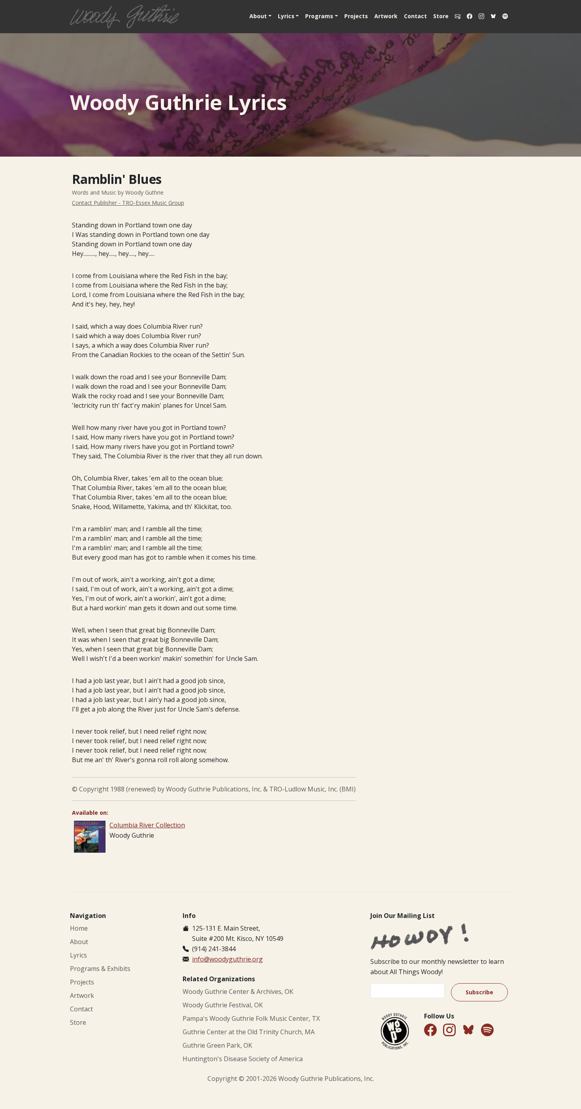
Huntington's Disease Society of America (243, 1058)
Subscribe (479, 992)
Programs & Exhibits (100, 968)
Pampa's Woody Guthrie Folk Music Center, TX (251, 1018)
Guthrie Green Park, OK (217, 1045)
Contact (415, 16)
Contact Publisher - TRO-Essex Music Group (128, 202)
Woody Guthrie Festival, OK (223, 1005)
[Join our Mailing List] (458, 16)
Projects (356, 16)
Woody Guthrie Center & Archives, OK (238, 991)
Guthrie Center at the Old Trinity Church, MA (249, 1032)
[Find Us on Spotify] (505, 16)
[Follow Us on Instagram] (481, 16)
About (79, 941)
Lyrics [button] (286, 16)
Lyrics (78, 955)
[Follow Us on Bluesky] (493, 16)
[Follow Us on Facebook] (469, 16)
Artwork (386, 16)
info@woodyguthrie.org (227, 959)
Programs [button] (319, 16)
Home (79, 928)
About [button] (258, 16)
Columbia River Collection (147, 825)
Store (441, 16)
